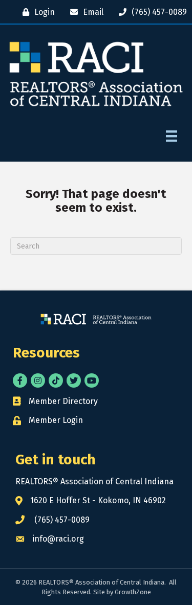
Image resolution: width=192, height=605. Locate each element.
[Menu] (171, 136)
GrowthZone (133, 592)
